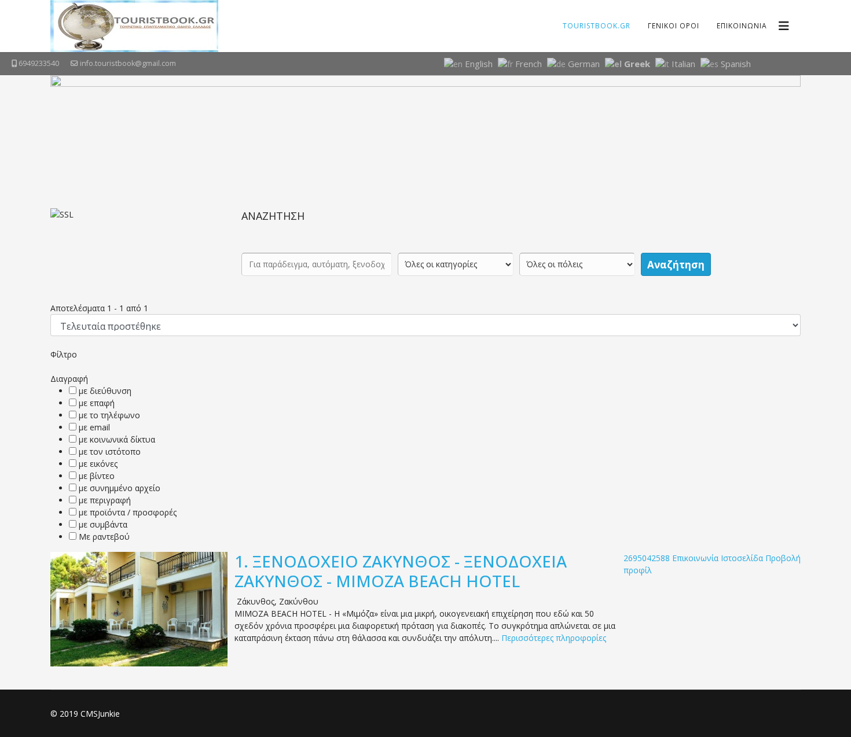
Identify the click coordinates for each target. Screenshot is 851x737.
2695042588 (646, 557)
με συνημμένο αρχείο (119, 487)
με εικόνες (98, 463)
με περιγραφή (105, 500)
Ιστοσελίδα (742, 557)
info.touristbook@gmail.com (128, 63)
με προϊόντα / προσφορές (128, 512)
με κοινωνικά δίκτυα (117, 439)
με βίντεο (97, 475)
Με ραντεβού (104, 536)
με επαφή (97, 402)
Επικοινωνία (695, 557)
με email (94, 427)
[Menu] (784, 26)
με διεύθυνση (105, 390)
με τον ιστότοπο (110, 451)
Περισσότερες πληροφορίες (553, 637)
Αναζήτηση (676, 264)
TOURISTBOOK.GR (596, 26)
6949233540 (39, 63)
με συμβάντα (103, 524)
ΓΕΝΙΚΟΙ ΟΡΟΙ (673, 26)
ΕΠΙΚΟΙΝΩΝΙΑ (742, 26)
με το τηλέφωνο (109, 415)
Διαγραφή (69, 378)
